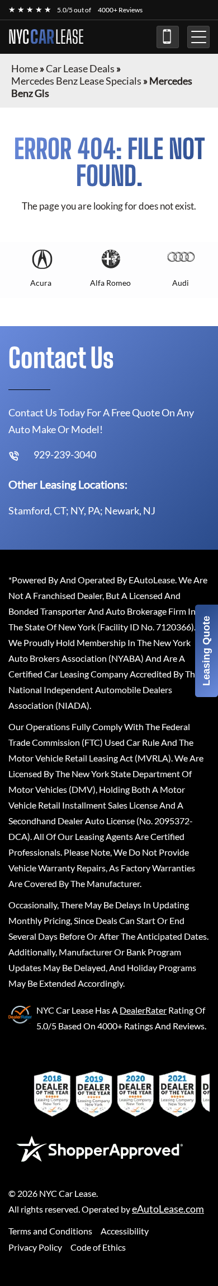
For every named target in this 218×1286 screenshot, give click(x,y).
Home (24, 68)
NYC (46, 37)
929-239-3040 (168, 37)
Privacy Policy (35, 1247)
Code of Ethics (98, 1247)
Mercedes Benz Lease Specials (76, 81)
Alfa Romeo (110, 282)
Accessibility (125, 1230)
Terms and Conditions (50, 1230)
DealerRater (143, 1010)
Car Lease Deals (80, 68)
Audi (180, 282)
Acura (40, 282)
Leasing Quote (206, 651)
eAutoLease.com (168, 1209)
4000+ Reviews (120, 10)
